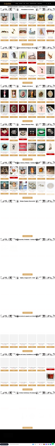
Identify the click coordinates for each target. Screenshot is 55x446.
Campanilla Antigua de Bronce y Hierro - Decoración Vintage (50, 75)
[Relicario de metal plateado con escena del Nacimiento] (23, 108)
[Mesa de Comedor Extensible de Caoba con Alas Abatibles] (50, 32)
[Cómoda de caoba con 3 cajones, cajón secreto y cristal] (23, 17)
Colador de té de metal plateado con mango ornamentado (50, 137)
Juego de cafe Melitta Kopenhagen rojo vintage (22, 290)
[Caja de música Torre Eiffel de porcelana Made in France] (14, 17)
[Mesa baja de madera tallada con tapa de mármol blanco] (32, 377)
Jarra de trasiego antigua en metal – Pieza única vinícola (13, 60)
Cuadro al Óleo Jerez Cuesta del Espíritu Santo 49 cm (50, 252)
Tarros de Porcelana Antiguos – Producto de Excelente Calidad (41, 405)
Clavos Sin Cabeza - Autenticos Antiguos (41, 60)
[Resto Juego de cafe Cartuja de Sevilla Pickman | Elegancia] (50, 285)
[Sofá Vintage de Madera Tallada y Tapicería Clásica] (5, 362)
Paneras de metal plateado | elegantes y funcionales (41, 137)
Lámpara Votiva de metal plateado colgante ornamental (22, 343)
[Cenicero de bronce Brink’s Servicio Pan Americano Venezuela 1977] (50, 185)
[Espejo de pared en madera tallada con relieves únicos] (32, 223)
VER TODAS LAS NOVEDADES (27, 44)
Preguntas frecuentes (33, 3)
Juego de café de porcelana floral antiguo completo (32, 290)
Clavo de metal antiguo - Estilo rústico (4, 175)
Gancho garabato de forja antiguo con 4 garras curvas (32, 60)
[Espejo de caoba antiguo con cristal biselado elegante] (14, 209)
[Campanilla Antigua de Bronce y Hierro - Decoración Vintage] (50, 70)
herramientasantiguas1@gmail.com (24, 437)
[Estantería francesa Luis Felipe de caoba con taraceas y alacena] (41, 362)
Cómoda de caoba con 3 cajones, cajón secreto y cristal (22, 22)
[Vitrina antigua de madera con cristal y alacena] (32, 362)
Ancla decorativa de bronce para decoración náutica (14, 37)
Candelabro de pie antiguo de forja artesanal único (50, 343)
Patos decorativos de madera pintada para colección (5, 37)
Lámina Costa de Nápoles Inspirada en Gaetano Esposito (32, 22)
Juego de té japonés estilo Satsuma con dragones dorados (4, 290)
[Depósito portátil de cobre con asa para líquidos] (5, 185)
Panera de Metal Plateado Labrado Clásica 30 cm (4, 137)
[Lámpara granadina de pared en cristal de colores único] (32, 324)
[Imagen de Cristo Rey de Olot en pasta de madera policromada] (32, 94)
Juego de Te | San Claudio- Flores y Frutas (32, 305)
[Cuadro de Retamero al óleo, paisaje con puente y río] (14, 262)
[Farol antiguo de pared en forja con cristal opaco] (14, 338)
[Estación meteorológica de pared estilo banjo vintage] (50, 223)
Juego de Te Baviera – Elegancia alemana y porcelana (4, 305)
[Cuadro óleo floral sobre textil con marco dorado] (41, 247)
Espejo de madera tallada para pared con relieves (41, 228)
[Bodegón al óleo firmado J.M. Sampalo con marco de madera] (41, 17)
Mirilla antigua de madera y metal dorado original (4, 60)
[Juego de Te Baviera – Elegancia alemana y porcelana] (5, 300)
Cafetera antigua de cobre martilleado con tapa (14, 190)
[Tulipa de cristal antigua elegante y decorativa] (14, 324)
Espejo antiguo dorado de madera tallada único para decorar (23, 228)
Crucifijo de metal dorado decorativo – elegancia (41, 113)
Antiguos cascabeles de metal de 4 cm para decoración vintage (32, 190)
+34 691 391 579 (21, 436)
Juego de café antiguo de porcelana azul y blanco (41, 290)
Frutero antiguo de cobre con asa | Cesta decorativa (14, 175)
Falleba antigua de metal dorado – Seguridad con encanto (22, 190)
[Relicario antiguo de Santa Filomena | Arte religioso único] (14, 108)
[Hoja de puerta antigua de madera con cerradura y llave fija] (5, 223)
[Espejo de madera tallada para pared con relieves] (41, 223)
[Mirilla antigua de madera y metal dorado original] (5, 55)
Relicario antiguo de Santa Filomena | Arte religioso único (14, 113)
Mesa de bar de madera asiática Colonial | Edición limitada (13, 382)
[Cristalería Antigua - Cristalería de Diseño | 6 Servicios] (32, 400)
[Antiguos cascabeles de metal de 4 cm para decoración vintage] (32, 185)
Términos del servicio (48, 434)
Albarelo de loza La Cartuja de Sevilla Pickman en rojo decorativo (14, 405)
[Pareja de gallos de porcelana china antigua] (5, 400)
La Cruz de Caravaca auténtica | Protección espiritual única (50, 113)
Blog (24, 3)
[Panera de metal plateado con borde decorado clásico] (41, 147)
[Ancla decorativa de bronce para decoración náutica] (14, 32)
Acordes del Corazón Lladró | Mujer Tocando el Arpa (41, 37)
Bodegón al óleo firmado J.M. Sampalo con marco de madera (41, 22)
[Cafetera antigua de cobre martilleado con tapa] (14, 185)
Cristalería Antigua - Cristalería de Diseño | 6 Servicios (32, 405)
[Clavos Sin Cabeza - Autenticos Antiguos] (41, 55)
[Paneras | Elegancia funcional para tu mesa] (14, 132)
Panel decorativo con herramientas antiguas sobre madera (4, 75)
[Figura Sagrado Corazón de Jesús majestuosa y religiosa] (5, 94)
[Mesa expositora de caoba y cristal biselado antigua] (23, 362)
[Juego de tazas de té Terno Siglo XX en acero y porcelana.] (50, 300)
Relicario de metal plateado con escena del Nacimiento (23, 113)
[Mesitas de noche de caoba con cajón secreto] (5, 377)
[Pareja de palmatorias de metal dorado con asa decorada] (41, 185)
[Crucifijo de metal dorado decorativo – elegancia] (41, 108)
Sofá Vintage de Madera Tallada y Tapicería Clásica (4, 367)
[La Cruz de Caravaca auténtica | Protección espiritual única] (50, 108)
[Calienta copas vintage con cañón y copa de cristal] (32, 147)
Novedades (20, 3)
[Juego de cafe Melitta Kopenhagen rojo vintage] (23, 285)
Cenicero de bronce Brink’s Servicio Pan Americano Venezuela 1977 (50, 190)
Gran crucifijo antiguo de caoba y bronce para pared (4, 113)
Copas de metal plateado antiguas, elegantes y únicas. (32, 137)
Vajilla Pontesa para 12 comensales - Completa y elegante (13, 305)
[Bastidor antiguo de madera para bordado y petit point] (50, 55)
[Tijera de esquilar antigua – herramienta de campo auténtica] (23, 55)
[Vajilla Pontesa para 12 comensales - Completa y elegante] (14, 300)
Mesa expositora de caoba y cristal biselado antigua (23, 367)
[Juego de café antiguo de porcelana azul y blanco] (41, 285)
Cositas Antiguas (32, 439)
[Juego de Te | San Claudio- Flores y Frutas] (32, 300)
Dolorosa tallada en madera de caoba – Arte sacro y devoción (32, 113)
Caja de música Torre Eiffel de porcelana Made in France (14, 22)
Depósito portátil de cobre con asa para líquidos (4, 190)
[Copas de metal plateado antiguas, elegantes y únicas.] (32, 132)
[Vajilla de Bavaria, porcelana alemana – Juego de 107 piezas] (23, 300)
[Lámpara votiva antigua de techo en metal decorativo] (32, 338)
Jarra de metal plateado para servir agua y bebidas (14, 152)
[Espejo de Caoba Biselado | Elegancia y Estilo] (41, 377)
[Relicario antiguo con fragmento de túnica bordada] (50, 94)
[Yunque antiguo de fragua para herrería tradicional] (32, 70)
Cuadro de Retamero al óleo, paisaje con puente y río (14, 267)
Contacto (27, 3)
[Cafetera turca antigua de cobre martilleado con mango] (50, 170)
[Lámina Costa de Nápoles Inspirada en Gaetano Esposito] (32, 17)
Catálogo (16, 3)
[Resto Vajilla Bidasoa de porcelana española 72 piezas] (14, 285)
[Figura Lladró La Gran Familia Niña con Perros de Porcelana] (32, 32)
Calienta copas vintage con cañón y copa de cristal (32, 152)
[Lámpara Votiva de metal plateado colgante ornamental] (23, 338)
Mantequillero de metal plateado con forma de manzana (23, 137)
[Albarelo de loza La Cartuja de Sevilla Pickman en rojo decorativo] (14, 400)
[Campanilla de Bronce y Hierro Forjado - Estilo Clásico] (41, 70)
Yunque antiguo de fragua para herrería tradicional (32, 75)
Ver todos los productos (27, 82)
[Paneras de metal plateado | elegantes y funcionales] (41, 132)
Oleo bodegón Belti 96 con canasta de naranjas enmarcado (41, 267)
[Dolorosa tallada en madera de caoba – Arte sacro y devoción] (32, 108)
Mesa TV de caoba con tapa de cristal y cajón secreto (50, 367)
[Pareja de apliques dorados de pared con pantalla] (23, 324)
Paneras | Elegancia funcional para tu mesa (13, 137)
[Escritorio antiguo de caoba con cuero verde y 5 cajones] (23, 32)
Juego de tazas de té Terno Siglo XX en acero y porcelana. (50, 305)
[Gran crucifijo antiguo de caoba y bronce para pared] (5, 108)
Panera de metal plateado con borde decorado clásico (41, 152)
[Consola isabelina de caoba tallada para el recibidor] (14, 362)
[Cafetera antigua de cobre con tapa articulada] (32, 170)
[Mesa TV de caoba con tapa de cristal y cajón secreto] (50, 362)
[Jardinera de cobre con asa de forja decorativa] (41, 170)
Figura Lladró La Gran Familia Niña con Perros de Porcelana (32, 37)
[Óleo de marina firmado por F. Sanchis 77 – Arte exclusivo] (23, 262)
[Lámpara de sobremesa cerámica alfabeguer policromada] (41, 324)
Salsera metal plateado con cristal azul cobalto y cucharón (4, 152)
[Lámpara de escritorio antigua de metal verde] (41, 338)
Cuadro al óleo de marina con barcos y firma (22, 252)
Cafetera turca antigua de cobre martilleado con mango (50, 175)
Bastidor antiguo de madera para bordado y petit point (50, 60)
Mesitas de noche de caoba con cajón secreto (4, 382)
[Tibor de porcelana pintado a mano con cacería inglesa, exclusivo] (5, 415)
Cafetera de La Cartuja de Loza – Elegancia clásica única (23, 405)
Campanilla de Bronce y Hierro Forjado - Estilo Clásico (41, 75)
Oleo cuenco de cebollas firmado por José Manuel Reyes (4, 267)
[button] (50, 3)
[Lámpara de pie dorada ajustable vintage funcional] (5, 324)
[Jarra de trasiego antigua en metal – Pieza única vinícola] (14, 55)
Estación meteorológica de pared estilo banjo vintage (50, 228)
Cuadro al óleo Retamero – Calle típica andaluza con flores (50, 267)
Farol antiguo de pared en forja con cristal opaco (13, 343)
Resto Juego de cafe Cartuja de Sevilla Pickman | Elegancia (50, 290)
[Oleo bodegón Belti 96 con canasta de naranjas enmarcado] (41, 262)
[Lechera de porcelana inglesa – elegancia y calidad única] (50, 400)
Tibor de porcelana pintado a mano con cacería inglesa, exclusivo (5, 420)
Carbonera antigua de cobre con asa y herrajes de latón (5, 22)
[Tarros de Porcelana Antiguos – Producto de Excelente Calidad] (41, 400)
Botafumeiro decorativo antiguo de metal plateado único (50, 152)
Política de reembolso (48, 435)
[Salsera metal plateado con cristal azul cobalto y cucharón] (5, 147)
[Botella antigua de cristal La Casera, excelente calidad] (14, 415)
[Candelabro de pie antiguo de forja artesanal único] (50, 338)
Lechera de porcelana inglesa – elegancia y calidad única (50, 405)
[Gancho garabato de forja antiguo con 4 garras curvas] (32, 55)
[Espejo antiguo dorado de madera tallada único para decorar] (23, 223)
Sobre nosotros (40, 3)
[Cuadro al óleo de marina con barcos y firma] (23, 247)
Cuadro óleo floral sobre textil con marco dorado (41, 252)
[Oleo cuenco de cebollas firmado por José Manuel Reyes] (5, 262)
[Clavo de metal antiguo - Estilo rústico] (5, 170)
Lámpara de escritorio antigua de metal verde (41, 343)
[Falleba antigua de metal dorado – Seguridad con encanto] (23, 185)
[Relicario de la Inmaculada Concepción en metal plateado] (23, 94)
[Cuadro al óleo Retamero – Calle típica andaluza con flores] (50, 262)
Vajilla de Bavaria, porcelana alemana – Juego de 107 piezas (23, 305)
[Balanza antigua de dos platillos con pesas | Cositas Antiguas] (23, 70)
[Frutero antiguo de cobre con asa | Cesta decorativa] (14, 170)
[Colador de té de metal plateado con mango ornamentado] (50, 132)
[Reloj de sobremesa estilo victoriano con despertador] (14, 223)
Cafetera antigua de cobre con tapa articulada (32, 175)
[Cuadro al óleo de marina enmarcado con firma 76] (32, 247)
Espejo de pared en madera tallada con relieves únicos (32, 228)
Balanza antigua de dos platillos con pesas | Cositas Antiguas (23, 75)
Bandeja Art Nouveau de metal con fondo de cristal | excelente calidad (23, 152)
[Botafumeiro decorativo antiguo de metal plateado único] (50, 147)
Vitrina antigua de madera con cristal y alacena (32, 367)
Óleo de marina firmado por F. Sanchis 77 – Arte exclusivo (23, 267)
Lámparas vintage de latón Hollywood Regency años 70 (5, 343)
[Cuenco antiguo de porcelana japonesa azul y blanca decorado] (50, 17)
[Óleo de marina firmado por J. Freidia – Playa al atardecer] (32, 262)
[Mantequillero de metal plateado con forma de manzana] (23, 132)
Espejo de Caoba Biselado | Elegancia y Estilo (41, 382)
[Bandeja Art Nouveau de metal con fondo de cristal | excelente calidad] (23, 147)
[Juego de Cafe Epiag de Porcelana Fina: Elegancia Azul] (41, 300)
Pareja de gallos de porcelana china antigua (4, 405)
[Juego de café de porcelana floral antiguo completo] (32, 285)
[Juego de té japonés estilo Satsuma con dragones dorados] (5, 285)
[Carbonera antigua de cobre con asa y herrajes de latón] (5, 17)
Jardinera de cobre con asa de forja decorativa (41, 175)
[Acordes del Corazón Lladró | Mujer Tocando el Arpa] (41, 32)
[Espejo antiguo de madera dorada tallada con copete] (50, 209)
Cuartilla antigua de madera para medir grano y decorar (14, 75)
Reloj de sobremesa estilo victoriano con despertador (14, 228)
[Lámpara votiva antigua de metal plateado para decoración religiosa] (50, 324)
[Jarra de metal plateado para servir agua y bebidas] (14, 147)
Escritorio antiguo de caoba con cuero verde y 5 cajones (23, 37)
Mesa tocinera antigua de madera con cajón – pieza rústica (23, 382)
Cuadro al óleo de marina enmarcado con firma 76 (32, 252)
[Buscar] (47, 3)
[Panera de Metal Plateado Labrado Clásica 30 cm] (5, 132)
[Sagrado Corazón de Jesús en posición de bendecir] (14, 94)
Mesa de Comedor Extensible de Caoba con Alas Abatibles (50, 37)
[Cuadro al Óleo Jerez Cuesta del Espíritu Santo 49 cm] (50, 247)
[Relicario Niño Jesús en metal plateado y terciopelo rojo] (41, 94)
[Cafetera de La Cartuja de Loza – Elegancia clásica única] (23, 400)
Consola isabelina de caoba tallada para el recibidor (14, 367)
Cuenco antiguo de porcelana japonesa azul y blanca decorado (50, 22)
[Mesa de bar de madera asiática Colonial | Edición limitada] (14, 377)
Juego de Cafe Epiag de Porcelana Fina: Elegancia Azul (41, 305)
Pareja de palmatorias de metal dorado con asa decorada (41, 190)
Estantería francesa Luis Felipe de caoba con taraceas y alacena (41, 367)
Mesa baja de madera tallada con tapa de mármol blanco (32, 382)
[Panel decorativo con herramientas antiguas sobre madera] (5, 70)
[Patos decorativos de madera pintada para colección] (5, 32)
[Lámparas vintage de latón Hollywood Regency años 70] (5, 338)
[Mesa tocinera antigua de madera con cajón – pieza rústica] (23, 377)
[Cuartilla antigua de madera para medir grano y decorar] (14, 70)
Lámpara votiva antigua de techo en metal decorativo (32, 343)
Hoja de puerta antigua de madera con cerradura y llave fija (4, 228)
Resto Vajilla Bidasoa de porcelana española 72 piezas (13, 290)
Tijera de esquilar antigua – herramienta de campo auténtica (23, 60)
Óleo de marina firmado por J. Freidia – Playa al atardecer (32, 267)
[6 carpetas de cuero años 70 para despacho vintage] (5, 209)
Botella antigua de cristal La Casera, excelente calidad (14, 420)
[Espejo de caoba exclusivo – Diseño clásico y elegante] (23, 209)
